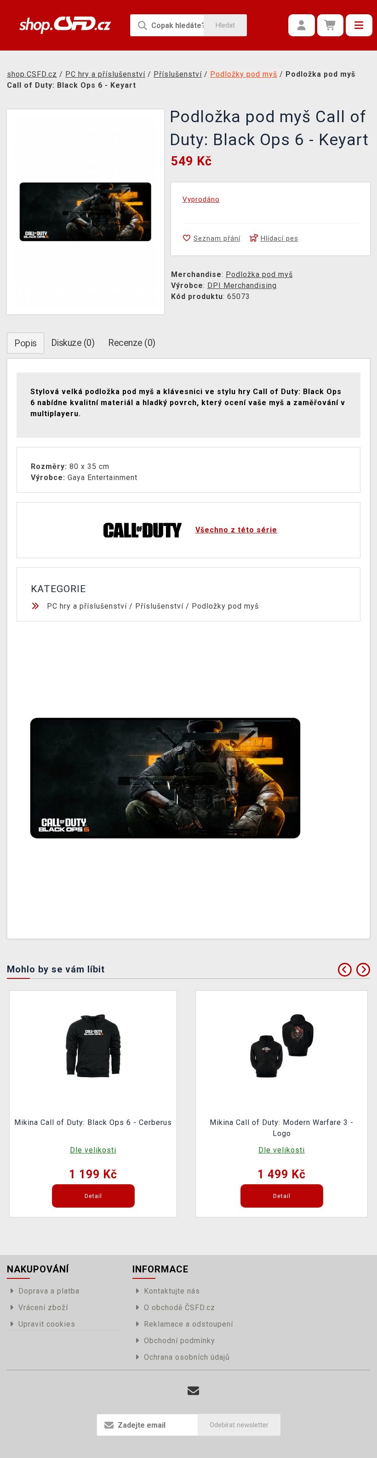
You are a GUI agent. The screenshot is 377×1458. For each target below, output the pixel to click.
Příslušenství (159, 606)
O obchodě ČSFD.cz (179, 1307)
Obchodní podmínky (179, 1340)
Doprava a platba (49, 1291)
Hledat (225, 25)
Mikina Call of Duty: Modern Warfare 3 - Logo (282, 1128)
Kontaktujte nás (172, 1291)
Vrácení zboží (43, 1307)
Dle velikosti (93, 1150)
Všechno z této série (236, 530)
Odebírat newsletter (239, 1425)
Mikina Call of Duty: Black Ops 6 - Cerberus (93, 1122)
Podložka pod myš (259, 274)
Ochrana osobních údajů (187, 1357)
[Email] (193, 1391)
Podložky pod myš (225, 606)
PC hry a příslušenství (87, 606)
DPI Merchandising (242, 285)
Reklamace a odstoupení (188, 1324)
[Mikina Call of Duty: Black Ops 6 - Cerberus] (93, 1045)
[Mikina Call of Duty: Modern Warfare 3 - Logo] (281, 1045)
